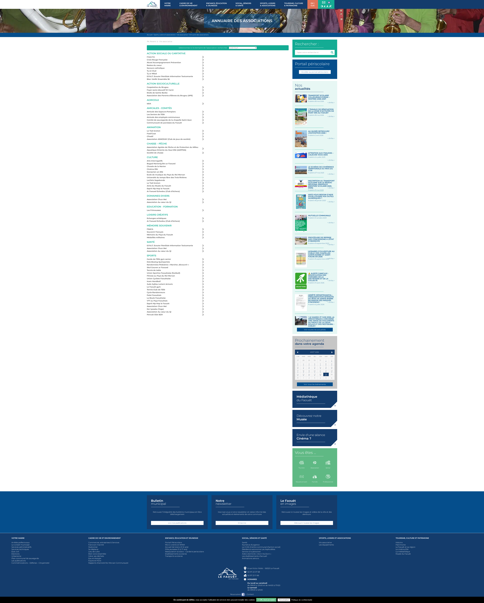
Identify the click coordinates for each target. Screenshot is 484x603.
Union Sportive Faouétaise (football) (163, 273)
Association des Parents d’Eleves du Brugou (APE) (170, 95)
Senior (328, 468)
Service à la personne (251, 551)
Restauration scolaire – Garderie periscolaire (184, 551)
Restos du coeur (154, 65)
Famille (314, 482)
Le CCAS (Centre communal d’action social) (261, 547)
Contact (250, 594)
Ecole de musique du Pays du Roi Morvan (166, 175)
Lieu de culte (94, 551)
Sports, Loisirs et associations (335, 538)
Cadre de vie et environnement (104, 538)
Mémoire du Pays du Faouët (160, 235)
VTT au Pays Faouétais (157, 301)
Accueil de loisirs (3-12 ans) (176, 547)
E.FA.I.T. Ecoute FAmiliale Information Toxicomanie (170, 76)
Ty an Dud (151, 71)
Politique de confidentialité (301, 600)
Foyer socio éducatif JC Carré (160, 90)
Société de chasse (155, 153)
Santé (244, 542)
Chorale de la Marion (156, 166)
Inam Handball (154, 281)
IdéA (149, 103)
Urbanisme (16, 556)
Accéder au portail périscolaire (314, 72)
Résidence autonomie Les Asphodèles (258, 549)
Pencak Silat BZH (155, 314)
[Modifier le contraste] (322, 6)
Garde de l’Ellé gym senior (159, 259)
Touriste (302, 468)
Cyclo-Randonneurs (156, 292)
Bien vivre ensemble (97, 554)
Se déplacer (93, 549)
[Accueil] (153, 4)
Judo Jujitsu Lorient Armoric (160, 284)
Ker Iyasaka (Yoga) (155, 309)
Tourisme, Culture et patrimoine (412, 538)
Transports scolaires (174, 556)
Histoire (399, 542)
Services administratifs (21, 547)
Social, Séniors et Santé (254, 538)
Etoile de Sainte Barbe (157, 93)
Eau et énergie (94, 558)
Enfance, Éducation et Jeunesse (181, 538)
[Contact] (323, 2)
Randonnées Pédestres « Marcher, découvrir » (168, 265)
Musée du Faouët (403, 554)
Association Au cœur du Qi (159, 202)
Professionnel (328, 482)
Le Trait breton (153, 131)
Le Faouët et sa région (405, 547)
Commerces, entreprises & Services (103, 542)
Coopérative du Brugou (158, 87)
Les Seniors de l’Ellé (156, 114)
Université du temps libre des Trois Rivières (167, 177)
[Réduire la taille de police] (325, 6)
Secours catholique (156, 68)
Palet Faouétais (154, 295)
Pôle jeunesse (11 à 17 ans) (176, 549)
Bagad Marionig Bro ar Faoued (161, 163)
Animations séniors (250, 558)
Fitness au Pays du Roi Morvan (161, 276)
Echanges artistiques (156, 218)
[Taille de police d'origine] (327, 6)
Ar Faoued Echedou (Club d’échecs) (163, 191)
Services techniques (20, 549)
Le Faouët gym (154, 287)
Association (315, 468)
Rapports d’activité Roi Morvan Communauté (108, 563)
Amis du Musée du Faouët (159, 186)
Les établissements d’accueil (254, 556)
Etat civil (15, 551)
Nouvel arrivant (301, 482)
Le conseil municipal (20, 545)
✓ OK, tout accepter (266, 600)
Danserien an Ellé (155, 172)
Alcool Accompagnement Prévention (164, 62)
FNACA (150, 229)
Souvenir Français (155, 232)
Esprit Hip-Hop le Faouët (158, 188)
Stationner (93, 547)
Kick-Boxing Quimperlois (158, 262)
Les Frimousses (154, 210)
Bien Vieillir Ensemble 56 (158, 79)
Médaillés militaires (156, 237)
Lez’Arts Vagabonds (156, 180)
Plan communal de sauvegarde (25, 558)
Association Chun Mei (157, 199)
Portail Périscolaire (173, 542)
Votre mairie (17, 538)
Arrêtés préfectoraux (20, 542)
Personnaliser (284, 600)
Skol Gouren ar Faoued (157, 267)
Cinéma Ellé (152, 169)
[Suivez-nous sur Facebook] (329, 2)
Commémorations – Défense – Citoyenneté (30, 563)
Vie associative (165, 41)
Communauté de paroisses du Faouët (164, 123)
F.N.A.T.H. (151, 57)
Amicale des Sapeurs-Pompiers (161, 112)
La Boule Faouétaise (156, 298)
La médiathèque (403, 551)
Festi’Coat (151, 133)
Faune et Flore (94, 561)
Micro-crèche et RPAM (175, 545)
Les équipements (326, 545)
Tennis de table (154, 270)
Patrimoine (401, 545)
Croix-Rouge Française (157, 60)
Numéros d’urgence (251, 545)
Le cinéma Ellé (402, 549)
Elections (15, 554)
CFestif (150, 136)
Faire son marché (96, 545)
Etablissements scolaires (176, 554)
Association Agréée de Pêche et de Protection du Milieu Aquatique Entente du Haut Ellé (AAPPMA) (172, 148)
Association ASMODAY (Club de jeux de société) (168, 139)
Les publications (18, 561)
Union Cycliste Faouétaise (159, 278)
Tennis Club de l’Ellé (156, 290)
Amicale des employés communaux (163, 117)
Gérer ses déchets (96, 556)
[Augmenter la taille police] (330, 6)
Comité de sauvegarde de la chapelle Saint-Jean (169, 120)
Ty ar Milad (152, 73)
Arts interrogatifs (154, 161)
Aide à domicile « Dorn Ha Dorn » (256, 554)
